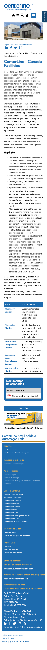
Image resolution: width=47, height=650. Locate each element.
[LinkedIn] (6, 624)
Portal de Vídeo (10, 533)
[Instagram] (21, 48)
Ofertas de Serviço (11, 478)
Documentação (10, 475)
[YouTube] (24, 624)
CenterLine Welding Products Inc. (17, 516)
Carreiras (7, 547)
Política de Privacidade (13, 553)
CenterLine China (11, 513)
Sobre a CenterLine (20, 53)
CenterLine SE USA (11, 519)
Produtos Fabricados (12, 450)
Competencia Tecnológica (14, 464)
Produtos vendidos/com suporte (17, 453)
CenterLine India (10, 510)
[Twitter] (15, 624)
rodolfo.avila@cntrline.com (16, 579)
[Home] (13, 15)
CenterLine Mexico (11, 504)
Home (7, 53)
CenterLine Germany (12, 501)
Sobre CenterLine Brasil (13, 495)
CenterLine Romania (12, 507)
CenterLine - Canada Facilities (15, 522)
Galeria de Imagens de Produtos (17, 536)
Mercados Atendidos (12, 498)
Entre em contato (11, 550)
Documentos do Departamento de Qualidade (22, 481)
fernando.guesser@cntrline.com (18, 569)
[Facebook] (10, 624)
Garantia (7, 484)
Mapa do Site (8, 638)
